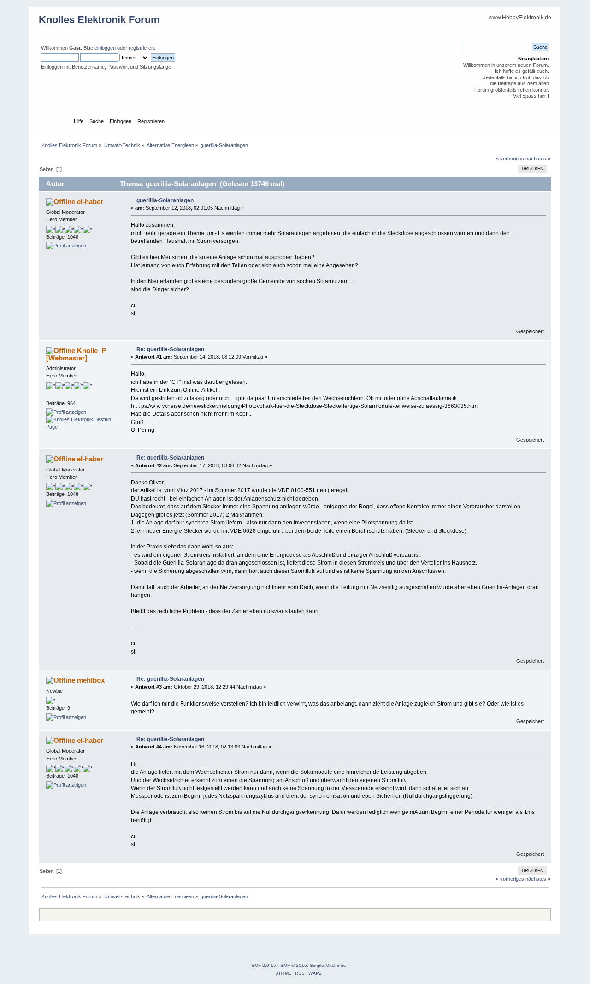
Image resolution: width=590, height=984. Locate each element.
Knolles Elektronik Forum (99, 19)
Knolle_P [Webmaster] (76, 354)
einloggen (105, 48)
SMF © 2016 (293, 965)
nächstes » (537, 158)
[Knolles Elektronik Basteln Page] (80, 427)
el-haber (90, 202)
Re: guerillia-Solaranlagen (170, 349)
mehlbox (91, 680)
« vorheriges (510, 158)
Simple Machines (328, 965)
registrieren (141, 48)
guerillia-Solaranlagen (165, 200)
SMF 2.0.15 (263, 965)
